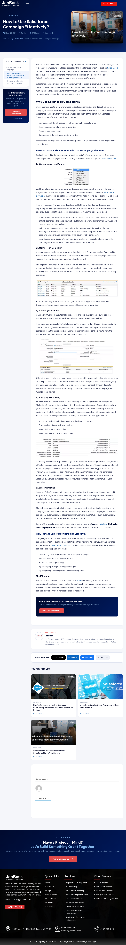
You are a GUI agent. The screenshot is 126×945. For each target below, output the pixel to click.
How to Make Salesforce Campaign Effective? (16, 82)
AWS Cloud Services (104, 887)
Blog (11, 39)
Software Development (75, 902)
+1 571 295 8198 (17, 119)
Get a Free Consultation (16, 112)
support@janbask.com (71, 930)
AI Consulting (71, 887)
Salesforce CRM (109, 158)
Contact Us (51, 898)
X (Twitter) (60, 657)
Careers (49, 902)
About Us (50, 887)
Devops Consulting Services (107, 898)
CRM (79, 580)
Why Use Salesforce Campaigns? (13, 68)
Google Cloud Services (105, 894)
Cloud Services (102, 883)
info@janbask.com (22, 899)
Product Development (75, 898)
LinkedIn (74, 657)
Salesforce (14, 15)
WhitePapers (51, 894)
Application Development (76, 883)
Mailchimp (103, 524)
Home (5, 39)
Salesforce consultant (61, 545)
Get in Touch (15, 907)
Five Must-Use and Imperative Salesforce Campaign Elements (15, 75)
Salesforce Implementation (77, 894)
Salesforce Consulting (75, 890)
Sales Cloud (112, 68)
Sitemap (49, 906)
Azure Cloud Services (104, 890)
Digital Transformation (75, 906)
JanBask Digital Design (85, 941)
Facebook (89, 657)
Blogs (48, 890)
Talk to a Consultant (61, 859)
